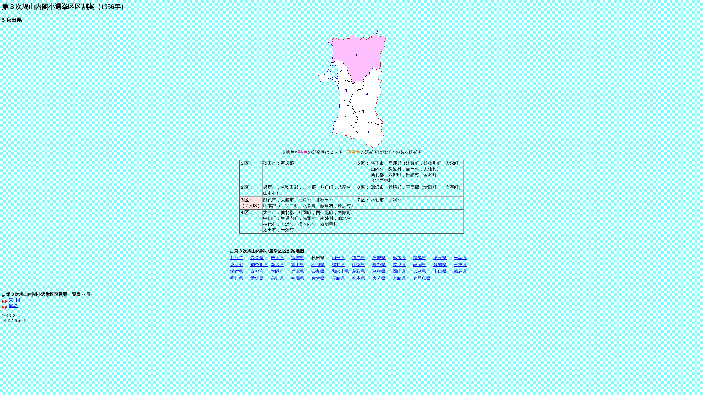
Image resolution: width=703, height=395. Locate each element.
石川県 (318, 264)
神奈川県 (259, 264)
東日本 (15, 300)
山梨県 (358, 264)
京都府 (257, 271)
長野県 (379, 264)
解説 (13, 305)
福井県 (338, 264)
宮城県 (297, 257)
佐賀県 (318, 278)
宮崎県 (399, 278)
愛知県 (440, 264)
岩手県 (277, 257)
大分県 (379, 278)
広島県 (419, 271)
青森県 (257, 257)
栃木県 (399, 257)
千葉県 (460, 257)
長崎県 (338, 278)
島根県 (379, 271)
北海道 (236, 257)
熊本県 (358, 278)
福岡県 (297, 278)
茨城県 (379, 257)
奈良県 (318, 271)
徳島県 (460, 271)
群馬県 (419, 257)
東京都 (236, 264)
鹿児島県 (422, 278)
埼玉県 (440, 257)
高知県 (277, 278)
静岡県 (419, 264)
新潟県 (277, 264)
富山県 (297, 264)
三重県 (460, 264)
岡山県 (399, 271)
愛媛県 (257, 278)
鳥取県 (358, 271)
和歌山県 (340, 271)
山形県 (338, 257)
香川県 (236, 278)
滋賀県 (236, 271)
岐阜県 (399, 264)
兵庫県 (297, 271)
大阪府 (277, 271)
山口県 (440, 271)
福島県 (358, 257)
